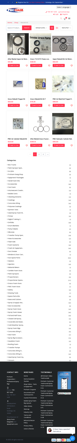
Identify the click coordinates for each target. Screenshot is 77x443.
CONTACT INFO (12, 372)
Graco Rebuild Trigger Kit (16, 99)
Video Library (28, 406)
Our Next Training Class (36, 2)
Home (26, 376)
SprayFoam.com (12, 424)
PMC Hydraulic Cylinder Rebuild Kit (64, 139)
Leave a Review (29, 429)
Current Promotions (30, 398)
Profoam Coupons (30, 389)
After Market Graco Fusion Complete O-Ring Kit (46, 139)
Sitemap (26, 409)
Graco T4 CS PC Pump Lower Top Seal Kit (44, 59)
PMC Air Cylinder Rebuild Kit (17, 139)
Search (26, 28)
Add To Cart (14, 65)
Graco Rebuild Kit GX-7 (38, 99)
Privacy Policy (28, 426)
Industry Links (28, 412)
